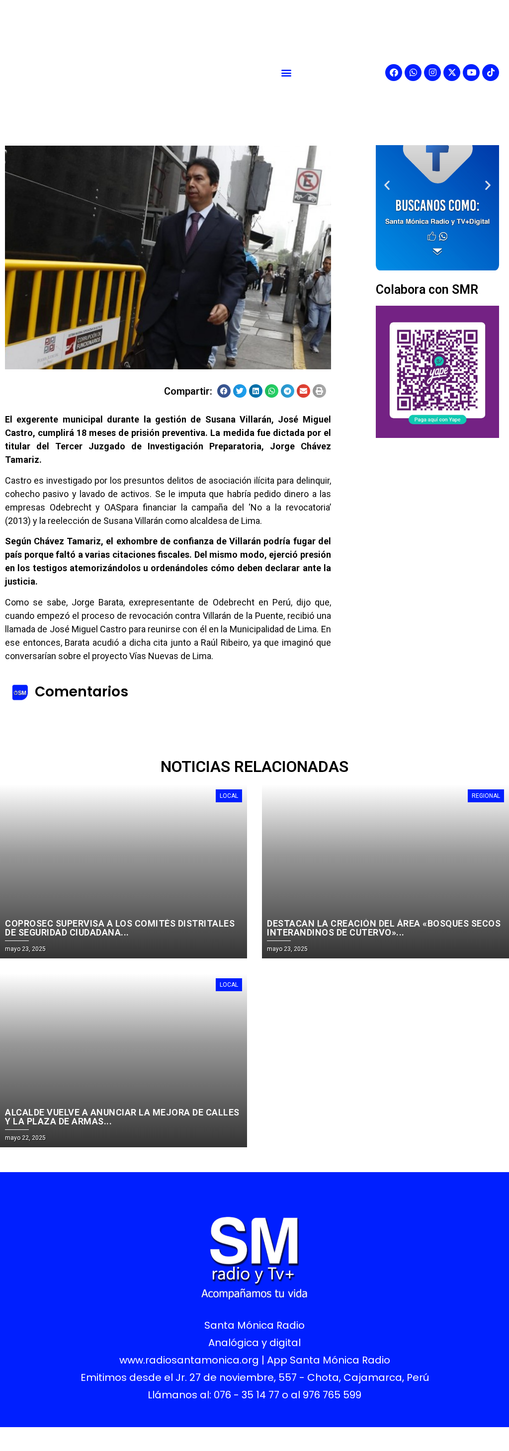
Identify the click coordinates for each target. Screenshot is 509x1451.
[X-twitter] (451, 72)
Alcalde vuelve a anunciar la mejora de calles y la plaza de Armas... (122, 1116)
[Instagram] (432, 72)
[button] (286, 72)
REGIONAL (486, 795)
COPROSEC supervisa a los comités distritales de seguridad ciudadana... (120, 928)
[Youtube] (471, 72)
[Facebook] (393, 72)
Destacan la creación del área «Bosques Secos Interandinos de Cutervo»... (384, 928)
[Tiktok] (490, 72)
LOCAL (229, 795)
